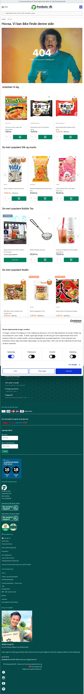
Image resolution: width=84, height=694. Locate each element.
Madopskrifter (6, 589)
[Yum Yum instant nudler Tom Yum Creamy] (16, 107)
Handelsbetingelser (7, 580)
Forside (3, 19)
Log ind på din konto (8, 558)
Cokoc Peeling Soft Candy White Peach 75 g (65, 190)
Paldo (32, 307)
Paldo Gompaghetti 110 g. (37, 311)
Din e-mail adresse (8, 443)
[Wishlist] (23, 97)
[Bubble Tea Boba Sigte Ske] (41, 230)
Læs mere (15, 260)
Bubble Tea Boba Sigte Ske (37, 250)
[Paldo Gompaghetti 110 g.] (41, 291)
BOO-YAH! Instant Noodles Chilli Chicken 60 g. (13, 312)
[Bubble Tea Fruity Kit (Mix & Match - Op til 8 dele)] (15, 230)
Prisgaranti (5, 551)
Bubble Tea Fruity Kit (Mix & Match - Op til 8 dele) (14, 251)
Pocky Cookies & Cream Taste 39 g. (14, 189)
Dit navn (4, 434)
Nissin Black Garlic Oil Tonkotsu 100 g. (40, 128)
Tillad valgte (42, 371)
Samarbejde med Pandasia (10, 602)
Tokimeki (32, 184)
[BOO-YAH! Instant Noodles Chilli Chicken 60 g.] (15, 291)
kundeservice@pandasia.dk (28, 660)
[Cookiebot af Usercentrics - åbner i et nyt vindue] (71, 321)
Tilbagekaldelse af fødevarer (10, 561)
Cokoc (58, 184)
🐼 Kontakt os (6, 538)
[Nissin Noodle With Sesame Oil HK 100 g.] (67, 107)
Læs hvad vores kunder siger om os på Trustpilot (16, 565)
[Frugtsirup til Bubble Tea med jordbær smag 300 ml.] (67, 230)
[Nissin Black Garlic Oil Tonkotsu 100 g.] (41, 107)
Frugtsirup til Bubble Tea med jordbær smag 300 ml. (67, 251)
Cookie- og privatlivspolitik (10, 577)
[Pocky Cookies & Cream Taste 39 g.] (15, 168)
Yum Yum (7, 123)
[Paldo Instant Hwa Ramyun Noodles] (67, 291)
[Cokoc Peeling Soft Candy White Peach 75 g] (67, 168)
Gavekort (4, 599)
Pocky (5, 184)
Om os (4, 573)
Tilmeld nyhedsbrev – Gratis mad (12, 583)
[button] (80, 6)
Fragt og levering (7, 544)
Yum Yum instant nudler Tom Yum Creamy (13, 128)
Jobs (3, 586)
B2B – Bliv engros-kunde (9, 592)
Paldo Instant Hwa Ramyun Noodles (66, 311)
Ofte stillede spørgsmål (9, 548)
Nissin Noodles (35, 123)
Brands (4, 596)
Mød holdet (5, 541)
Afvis (15, 371)
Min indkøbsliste (7, 555)
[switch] (32, 356)
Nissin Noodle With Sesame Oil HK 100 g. (65, 128)
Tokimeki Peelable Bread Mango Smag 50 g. (41, 190)
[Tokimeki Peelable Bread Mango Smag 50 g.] (41, 168)
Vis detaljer (73, 365)
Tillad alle (68, 371)
